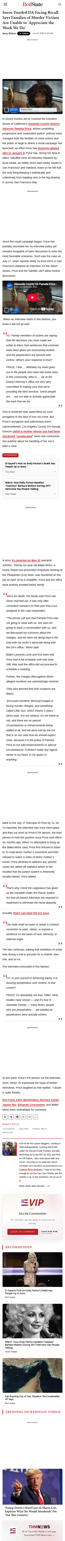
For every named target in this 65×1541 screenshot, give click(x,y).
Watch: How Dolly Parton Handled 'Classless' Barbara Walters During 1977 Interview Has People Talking (32, 1344)
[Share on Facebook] (17, 1117)
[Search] (60, 4)
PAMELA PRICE (39, 1129)
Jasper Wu (9, 1104)
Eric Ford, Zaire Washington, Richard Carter (30, 1099)
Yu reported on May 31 (26, 560)
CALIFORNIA (8, 1129)
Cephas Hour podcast (30, 1169)
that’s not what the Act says (31, 913)
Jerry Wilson (9, 33)
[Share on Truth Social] (11, 1117)
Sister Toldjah (11, 1352)
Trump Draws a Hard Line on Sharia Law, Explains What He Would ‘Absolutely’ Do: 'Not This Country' (31, 1511)
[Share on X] (4, 1117)
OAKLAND (23, 1129)
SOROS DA (7, 1132)
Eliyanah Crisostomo (31, 1104)
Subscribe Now (49, 1232)
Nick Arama (10, 1297)
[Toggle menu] (5, 4)
